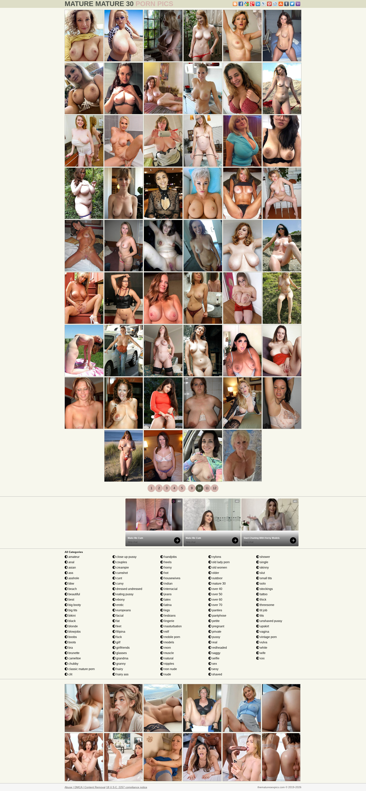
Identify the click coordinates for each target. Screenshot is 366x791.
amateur (73, 556)
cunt (119, 578)
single (263, 562)
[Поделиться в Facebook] (240, 4)
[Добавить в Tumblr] (286, 4)
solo (262, 583)
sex (214, 663)
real (214, 642)
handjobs (170, 556)
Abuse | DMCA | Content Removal (85, 787)
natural (168, 658)
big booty (74, 605)
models (168, 642)
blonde (73, 626)
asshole (73, 578)
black (72, 621)
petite (215, 621)
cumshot (122, 572)
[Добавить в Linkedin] (258, 4)
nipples (168, 663)
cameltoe (74, 658)
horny (167, 567)
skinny (264, 567)
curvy (120, 583)
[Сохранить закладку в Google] (246, 4)
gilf (118, 642)
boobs (72, 637)
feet (118, 626)
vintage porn (268, 637)
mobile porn (171, 637)
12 (214, 488)
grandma (122, 658)
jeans (167, 594)
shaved (216, 674)
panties (216, 610)
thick (262, 599)
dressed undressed (129, 588)
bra (70, 647)
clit (70, 674)
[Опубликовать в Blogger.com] (235, 4)
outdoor (216, 578)
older (215, 572)
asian (72, 567)
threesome (266, 605)
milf (166, 631)
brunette (73, 653)
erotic (120, 605)
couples (121, 562)
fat (118, 621)
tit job (263, 610)
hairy (119, 669)
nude (167, 674)
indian (168, 583)
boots (72, 642)
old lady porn (220, 562)
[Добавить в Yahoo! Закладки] (298, 4)
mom (167, 647)
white (263, 647)
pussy (215, 637)
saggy (215, 653)
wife (262, 653)
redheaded (219, 647)
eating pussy (124, 594)
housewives (171, 578)
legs (166, 610)
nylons (216, 556)
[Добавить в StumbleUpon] (281, 4)
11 (207, 488)
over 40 (216, 588)
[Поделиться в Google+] (252, 4)
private (216, 631)
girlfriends (123, 647)
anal (71, 562)
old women (219, 567)
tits (261, 615)
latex (167, 599)
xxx (262, 658)
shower (264, 556)
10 (199, 488)
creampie (122, 567)
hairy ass (122, 674)
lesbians (169, 615)
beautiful (74, 594)
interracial (170, 588)
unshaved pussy (270, 621)
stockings (266, 588)
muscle (168, 653)
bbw (71, 583)
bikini (72, 615)
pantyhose (218, 615)
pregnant (217, 626)
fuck (119, 637)
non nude (170, 669)
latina (167, 605)
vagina (264, 631)
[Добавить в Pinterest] (269, 4)
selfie (215, 658)
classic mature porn (81, 669)
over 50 (216, 594)
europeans (123, 610)
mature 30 (218, 583)
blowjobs (74, 631)
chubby (73, 663)
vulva (263, 642)
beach (72, 588)
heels (167, 562)
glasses (121, 653)
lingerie (168, 621)
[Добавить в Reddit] (275, 4)
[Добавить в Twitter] (292, 4)
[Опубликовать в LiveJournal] (263, 4)
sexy (214, 669)
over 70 (216, 605)
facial (120, 615)
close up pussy (126, 556)
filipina (120, 631)
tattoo (263, 594)
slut (262, 572)
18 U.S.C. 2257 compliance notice (126, 787)
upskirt (264, 626)
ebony (120, 599)
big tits (72, 610)
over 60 (216, 599)
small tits (265, 578)
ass (70, 572)
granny (121, 663)
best (71, 599)
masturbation (172, 626)
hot (165, 572)
